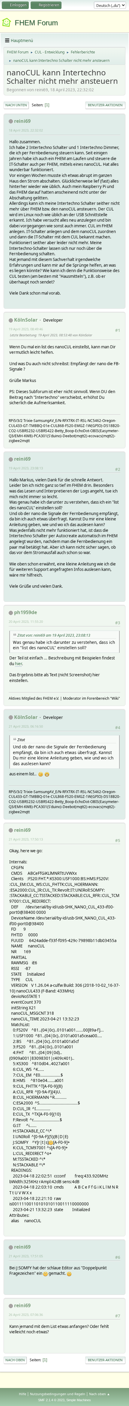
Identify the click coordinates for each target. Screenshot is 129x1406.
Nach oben (15, 1360)
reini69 (22, 121)
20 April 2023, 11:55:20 (26, 621)
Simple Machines (78, 1400)
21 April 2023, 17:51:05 (26, 1256)
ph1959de (25, 612)
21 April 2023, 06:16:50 (26, 726)
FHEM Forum (36, 23)
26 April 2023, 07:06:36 (26, 1314)
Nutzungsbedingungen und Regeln (57, 1394)
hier (18, 663)
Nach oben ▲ (99, 1394)
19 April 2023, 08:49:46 (26, 329)
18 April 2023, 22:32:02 (26, 130)
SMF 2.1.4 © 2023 (51, 1400)
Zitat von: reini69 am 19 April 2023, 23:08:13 (53, 635)
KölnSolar (26, 320)
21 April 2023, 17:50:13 (26, 839)
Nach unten (16, 105)
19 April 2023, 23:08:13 (26, 468)
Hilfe (22, 1394)
